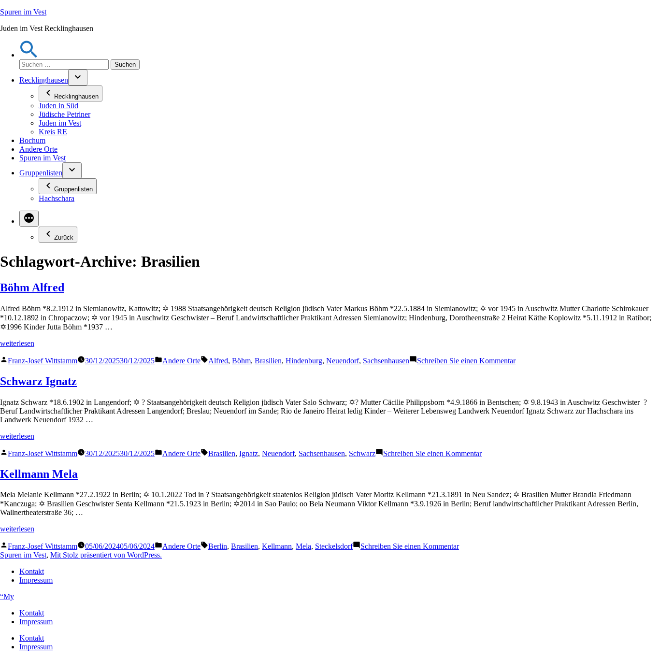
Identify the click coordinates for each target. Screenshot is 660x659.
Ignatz (248, 453)
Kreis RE (53, 132)
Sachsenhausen (386, 361)
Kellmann (277, 546)
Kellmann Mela (39, 474)
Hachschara (56, 198)
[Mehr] (29, 219)
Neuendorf (342, 361)
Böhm (241, 361)
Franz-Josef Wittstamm (42, 361)
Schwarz (362, 453)
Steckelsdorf (334, 546)
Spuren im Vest (23, 12)
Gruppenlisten (40, 173)
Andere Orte (38, 149)
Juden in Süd (58, 105)
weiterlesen (17, 343)
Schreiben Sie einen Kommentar (466, 361)
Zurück (63, 237)
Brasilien (268, 361)
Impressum (36, 580)
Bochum (32, 140)
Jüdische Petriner (64, 114)
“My (7, 596)
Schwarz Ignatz (38, 381)
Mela (303, 546)
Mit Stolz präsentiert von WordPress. (106, 555)
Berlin (217, 546)
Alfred (218, 361)
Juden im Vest (60, 123)
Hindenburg (304, 361)
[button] (29, 55)
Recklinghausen (43, 80)
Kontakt (31, 571)
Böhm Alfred (32, 287)
